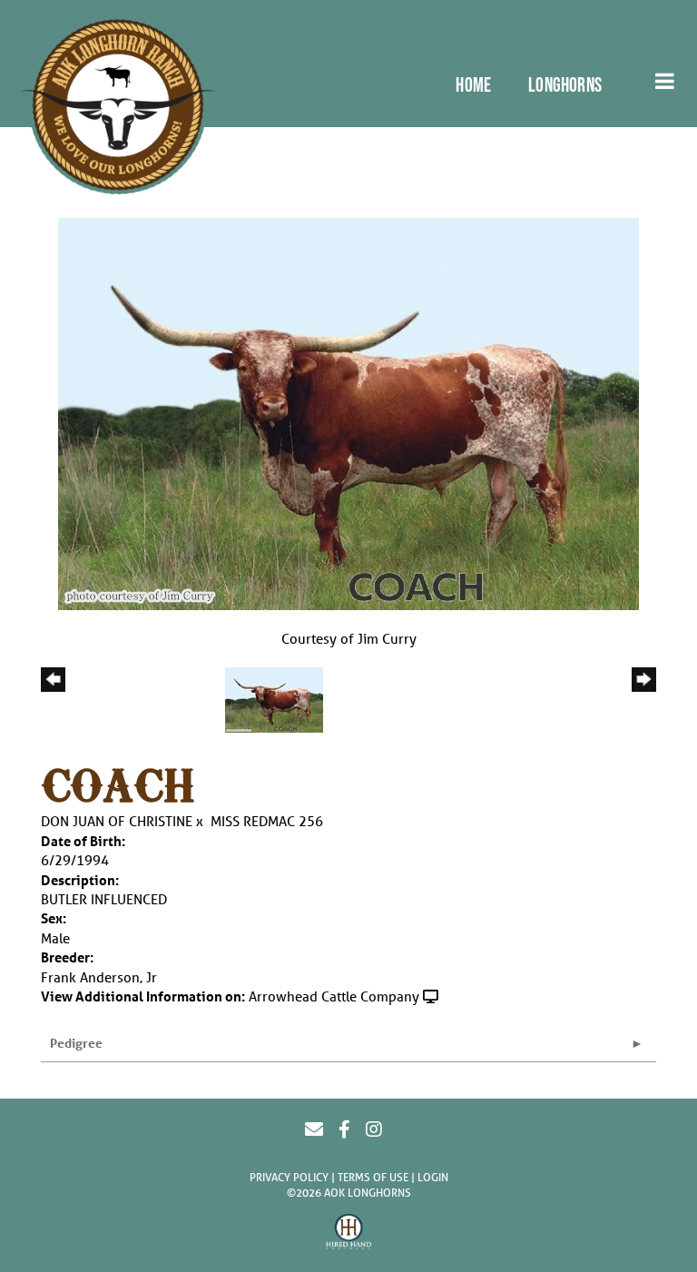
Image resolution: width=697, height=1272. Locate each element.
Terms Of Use (373, 1177)
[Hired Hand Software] (348, 1234)
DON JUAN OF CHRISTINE (116, 821)
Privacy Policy (289, 1177)
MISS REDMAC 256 (267, 821)
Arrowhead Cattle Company (334, 996)
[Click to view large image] (348, 412)
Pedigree (76, 1042)
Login (432, 1177)
